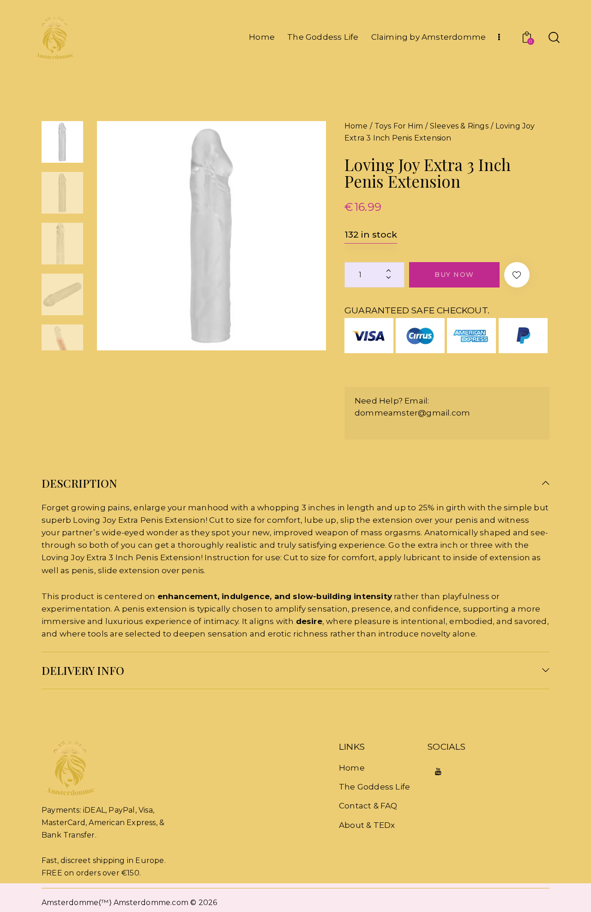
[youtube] (438, 772)
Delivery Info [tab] (83, 670)
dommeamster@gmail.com (412, 412)
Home (356, 126)
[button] (517, 275)
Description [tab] (79, 483)
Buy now (454, 274)
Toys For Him (398, 126)
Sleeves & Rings (459, 126)
